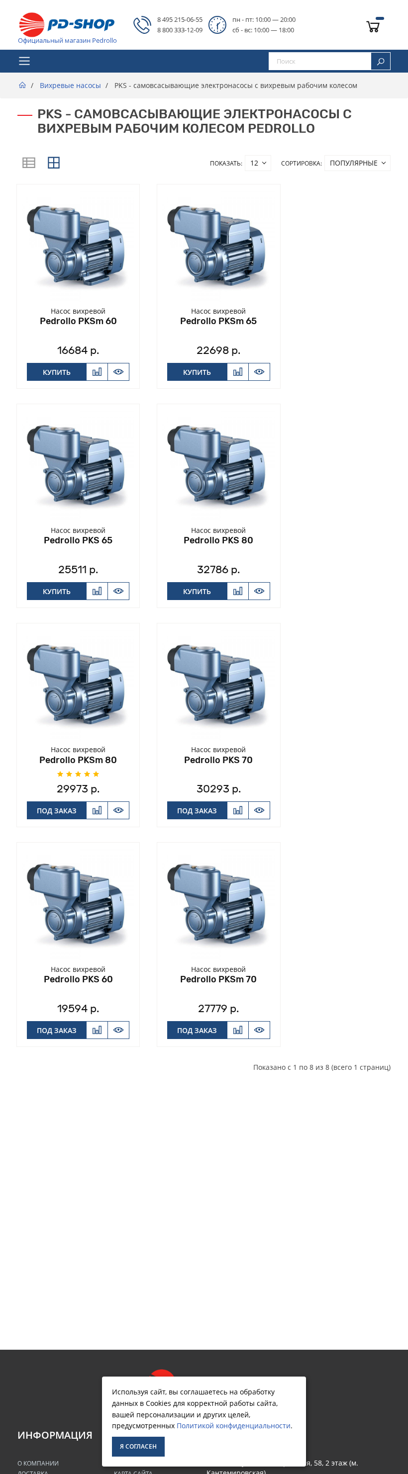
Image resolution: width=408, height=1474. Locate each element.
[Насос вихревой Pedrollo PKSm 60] (78, 245)
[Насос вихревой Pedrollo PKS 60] (78, 903)
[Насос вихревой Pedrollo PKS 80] (218, 464)
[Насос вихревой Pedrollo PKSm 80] (78, 684)
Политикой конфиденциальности (234, 1425)
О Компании (38, 1463)
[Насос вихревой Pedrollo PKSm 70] (218, 903)
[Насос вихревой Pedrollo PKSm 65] (218, 245)
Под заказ (57, 810)
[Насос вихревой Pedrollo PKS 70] (218, 684)
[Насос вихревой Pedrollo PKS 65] (78, 464)
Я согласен (138, 1446)
